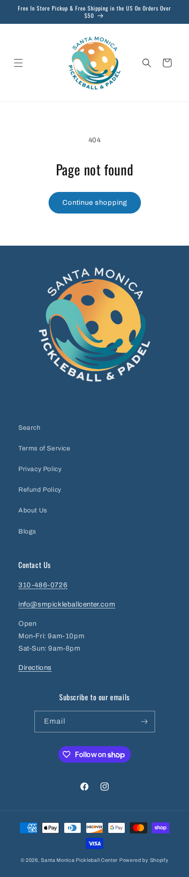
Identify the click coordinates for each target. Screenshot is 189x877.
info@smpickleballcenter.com (66, 604)
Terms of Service (44, 448)
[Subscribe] (144, 721)
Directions (35, 667)
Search (29, 427)
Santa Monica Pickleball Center (79, 860)
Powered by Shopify (144, 860)
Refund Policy (39, 489)
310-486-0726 (42, 585)
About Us (32, 510)
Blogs (27, 531)
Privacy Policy (39, 469)
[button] (18, 63)
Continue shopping (94, 202)
